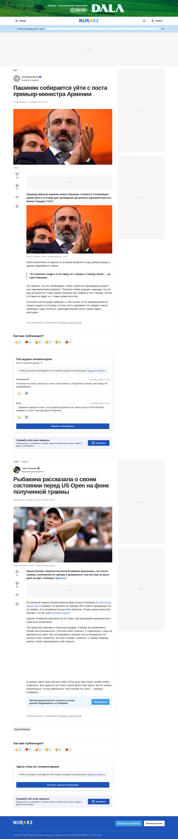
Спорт (16, 462)
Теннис (24, 462)
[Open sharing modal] (17, 196)
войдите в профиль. (96, 370)
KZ (144, 21)
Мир (15, 70)
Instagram (100, 443)
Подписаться (100, 702)
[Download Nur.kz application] (89, 8)
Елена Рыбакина (22, 729)
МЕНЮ (23, 21)
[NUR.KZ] (89, 21)
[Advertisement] (89, 49)
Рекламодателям (154, 823)
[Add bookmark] (17, 206)
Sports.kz (60, 578)
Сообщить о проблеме (129, 823)
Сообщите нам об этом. (69, 322)
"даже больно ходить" (57, 613)
